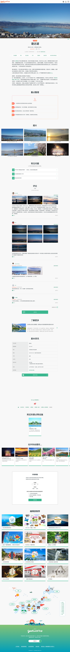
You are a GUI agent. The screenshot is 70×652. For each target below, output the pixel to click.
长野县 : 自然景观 (44, 407)
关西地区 (29, 601)
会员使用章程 (31, 646)
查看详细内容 (56, 224)
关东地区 (45, 608)
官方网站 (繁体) (31, 370)
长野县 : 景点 (37, 407)
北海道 (56, 591)
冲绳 (18, 590)
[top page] (18, 407)
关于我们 (17, 646)
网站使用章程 (23, 646)
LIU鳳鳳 (16, 297)
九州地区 (12, 604)
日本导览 (22, 407)
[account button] (65, 1)
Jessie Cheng (17, 263)
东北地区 (48, 599)
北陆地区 (34, 599)
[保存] (68, 39)
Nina (15, 222)
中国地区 (22, 603)
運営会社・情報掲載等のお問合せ (47, 646)
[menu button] (68, 1)
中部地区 (27, 407)
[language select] (63, 1)
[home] (5, 2)
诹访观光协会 (43, 51)
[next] (69, 456)
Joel (15, 285)
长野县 (16, 61)
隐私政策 (37, 646)
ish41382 (16, 193)
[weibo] (35, 404)
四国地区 (24, 612)
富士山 (50, 73)
